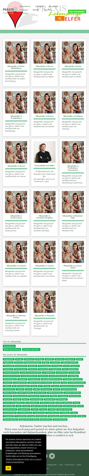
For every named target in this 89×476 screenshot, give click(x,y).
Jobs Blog (47, 10)
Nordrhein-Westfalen (31, 349)
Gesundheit (39, 6)
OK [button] (8, 468)
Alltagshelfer (53, 6)
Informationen (25, 6)
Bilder (79, 465)
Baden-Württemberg (12, 349)
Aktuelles (35, 10)
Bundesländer (9, 346)
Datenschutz (69, 465)
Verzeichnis (24, 13)
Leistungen (24, 10)
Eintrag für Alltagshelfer (48, 465)
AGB (61, 465)
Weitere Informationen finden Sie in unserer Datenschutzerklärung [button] (23, 460)
